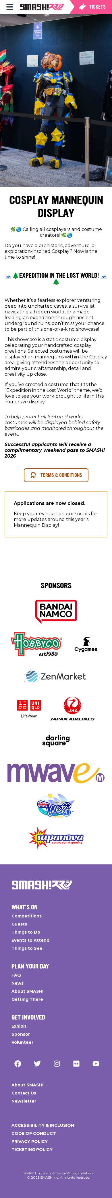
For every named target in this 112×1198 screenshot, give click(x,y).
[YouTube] (96, 1064)
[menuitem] (9, 7)
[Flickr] (76, 1064)
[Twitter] (37, 1064)
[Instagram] (57, 1064)
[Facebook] (18, 1064)
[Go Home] (42, 885)
